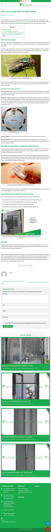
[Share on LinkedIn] (31, 266)
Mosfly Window (17, 23)
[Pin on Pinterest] (29, 266)
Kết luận (4, 36)
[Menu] (2, 4)
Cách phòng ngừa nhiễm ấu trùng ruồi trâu (11, 34)
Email (4, 311)
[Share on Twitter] (24, 266)
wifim (12, 15)
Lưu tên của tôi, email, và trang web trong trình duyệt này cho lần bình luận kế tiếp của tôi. (25, 323)
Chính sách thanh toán (23, 488)
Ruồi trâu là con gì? (6, 29)
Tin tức (2, 9)
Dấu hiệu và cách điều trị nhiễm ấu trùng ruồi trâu (13, 33)
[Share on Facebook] (22, 266)
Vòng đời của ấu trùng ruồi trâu (11, 31)
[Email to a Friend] (27, 266)
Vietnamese (25, 1)
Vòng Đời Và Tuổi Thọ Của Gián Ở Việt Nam (38, 282)
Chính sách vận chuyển (23, 490)
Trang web (5, 317)
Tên (4, 305)
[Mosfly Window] (25, 4)
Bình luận (5, 293)
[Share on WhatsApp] (19, 266)
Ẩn (14, 27)
